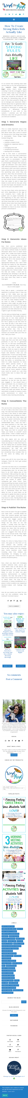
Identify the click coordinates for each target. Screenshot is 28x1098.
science (17, 980)
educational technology (9, 960)
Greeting (20, 928)
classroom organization (9, 953)
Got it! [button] (5, 1095)
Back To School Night (8, 926)
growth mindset (17, 963)
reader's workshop (7, 973)
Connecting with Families (9, 928)
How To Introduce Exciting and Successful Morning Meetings (7, 653)
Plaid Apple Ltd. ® (20, 1076)
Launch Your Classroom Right (10, 933)
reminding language (7, 980)
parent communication (8, 968)
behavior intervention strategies (11, 946)
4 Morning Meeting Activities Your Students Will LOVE (14, 900)
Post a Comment (20, 39)
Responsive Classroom (8, 938)
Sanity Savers (20, 938)
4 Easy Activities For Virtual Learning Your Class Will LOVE (14, 876)
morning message (11, 965)
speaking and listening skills (10, 985)
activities (20, 941)
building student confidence (10, 948)
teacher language (7, 990)
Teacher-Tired (12, 941)
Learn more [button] (11, 1091)
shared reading (13, 982)
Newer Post (7, 666)
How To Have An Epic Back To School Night (20, 630)
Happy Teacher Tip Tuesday (9, 931)
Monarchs (5, 936)
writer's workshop (7, 992)
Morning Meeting (14, 936)
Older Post (20, 666)
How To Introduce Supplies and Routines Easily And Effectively (7, 632)
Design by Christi (9, 1076)
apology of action (7, 943)
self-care (4, 982)
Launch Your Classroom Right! (20, 650)
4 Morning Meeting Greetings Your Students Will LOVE (14, 814)
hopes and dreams (11, 37)
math (3, 965)
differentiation (6, 958)
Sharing (4, 941)
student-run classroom (8, 987)
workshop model (18, 990)
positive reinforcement (8, 970)
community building (7, 955)
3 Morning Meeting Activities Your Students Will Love (14, 851)
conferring (18, 955)
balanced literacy (19, 943)
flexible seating (6, 963)
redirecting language (8, 975)
